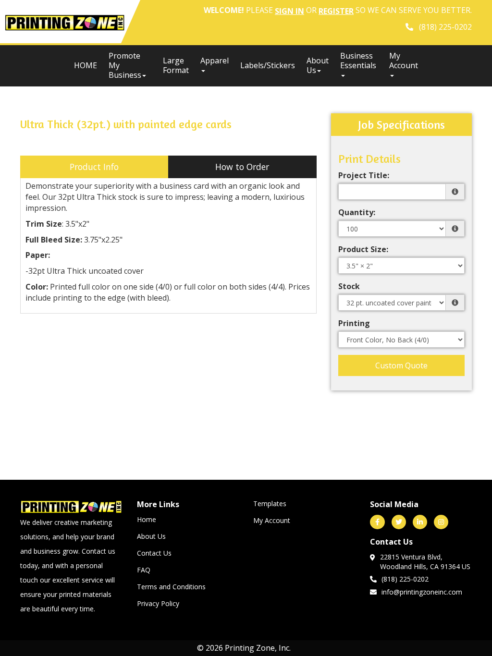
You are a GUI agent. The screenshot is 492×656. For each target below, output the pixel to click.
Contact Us (154, 553)
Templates (269, 503)
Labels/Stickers (267, 65)
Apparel (214, 60)
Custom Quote (401, 365)
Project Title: (363, 175)
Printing (354, 323)
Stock (349, 286)
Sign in (289, 11)
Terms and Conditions (171, 586)
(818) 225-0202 (405, 578)
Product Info (94, 166)
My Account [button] (403, 60)
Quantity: (356, 212)
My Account (271, 520)
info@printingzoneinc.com (421, 591)
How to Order (242, 166)
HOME (85, 65)
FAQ (143, 569)
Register (336, 11)
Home (146, 519)
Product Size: (363, 249)
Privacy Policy (158, 603)
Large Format (176, 65)
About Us (318, 65)
